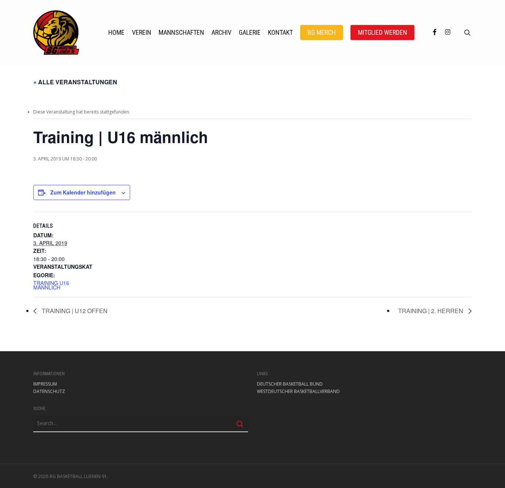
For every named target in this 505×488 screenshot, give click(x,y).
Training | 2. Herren (431, 310)
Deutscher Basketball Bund (290, 384)
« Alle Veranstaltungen (75, 82)
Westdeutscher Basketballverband (298, 391)
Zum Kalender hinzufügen (83, 192)
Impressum (45, 384)
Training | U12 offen (74, 310)
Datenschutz (49, 391)
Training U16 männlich (51, 285)
